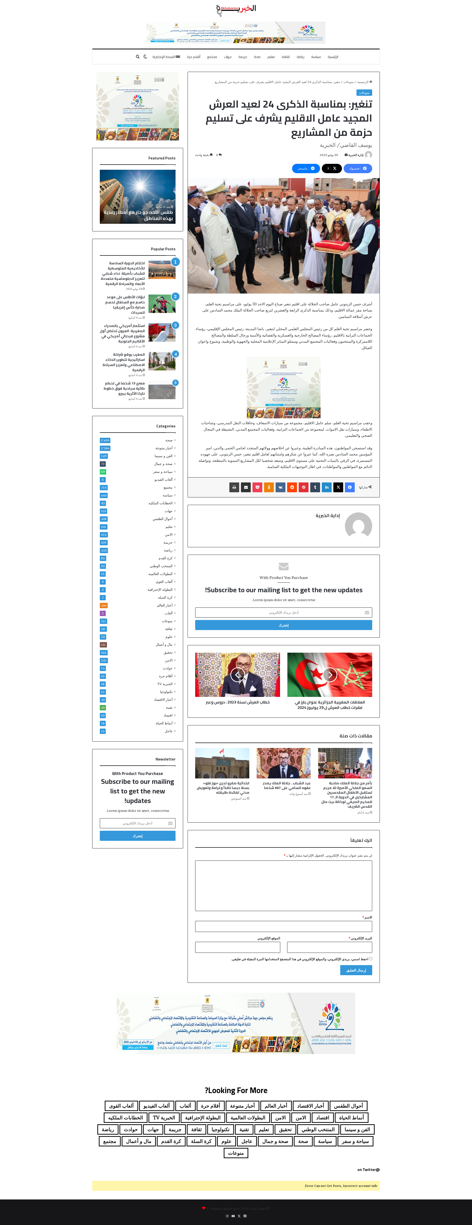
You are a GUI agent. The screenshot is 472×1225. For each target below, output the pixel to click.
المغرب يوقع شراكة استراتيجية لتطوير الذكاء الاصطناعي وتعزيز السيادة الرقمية (124, 362)
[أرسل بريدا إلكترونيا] (346, 155)
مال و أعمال (164, 645)
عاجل (169, 731)
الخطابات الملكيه (160, 503)
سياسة (316, 57)
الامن (169, 534)
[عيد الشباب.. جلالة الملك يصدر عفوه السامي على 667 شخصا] (284, 763)
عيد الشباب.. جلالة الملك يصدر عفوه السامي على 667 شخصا (287, 785)
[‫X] (338, 487)
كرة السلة (165, 597)
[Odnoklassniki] (269, 487)
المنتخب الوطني (161, 566)
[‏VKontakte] (280, 487)
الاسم (367, 917)
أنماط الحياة (164, 723)
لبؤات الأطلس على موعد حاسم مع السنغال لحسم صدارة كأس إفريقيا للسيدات (125, 305)
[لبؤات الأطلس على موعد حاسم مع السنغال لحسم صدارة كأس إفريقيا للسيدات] (162, 304)
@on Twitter (368, 1169)
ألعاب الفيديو (164, 479)
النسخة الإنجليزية (164, 57)
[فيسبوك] (350, 487)
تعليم (271, 57)
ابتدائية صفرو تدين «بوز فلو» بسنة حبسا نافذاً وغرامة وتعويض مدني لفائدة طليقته (223, 788)
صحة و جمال (163, 464)
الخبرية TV (165, 684)
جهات (228, 57)
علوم (169, 636)
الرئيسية (333, 57)
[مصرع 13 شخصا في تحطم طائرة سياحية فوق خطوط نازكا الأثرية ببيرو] (162, 390)
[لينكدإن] (327, 487)
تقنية (169, 707)
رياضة (300, 57)
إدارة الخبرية (355, 155)
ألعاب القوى (164, 581)
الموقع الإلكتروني (268, 938)
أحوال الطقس (163, 519)
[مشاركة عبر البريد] (246, 487)
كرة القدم (166, 558)
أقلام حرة (193, 57)
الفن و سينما (164, 456)
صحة (257, 57)
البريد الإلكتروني (360, 938)
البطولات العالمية (160, 574)
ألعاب (169, 613)
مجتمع (212, 57)
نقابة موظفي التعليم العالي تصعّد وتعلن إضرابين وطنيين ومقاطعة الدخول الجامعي (123, 212)
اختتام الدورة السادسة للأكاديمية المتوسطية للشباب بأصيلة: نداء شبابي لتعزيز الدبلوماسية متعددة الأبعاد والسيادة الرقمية (123, 273)
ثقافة (286, 57)
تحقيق (168, 652)
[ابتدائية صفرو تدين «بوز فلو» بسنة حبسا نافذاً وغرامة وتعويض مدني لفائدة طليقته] (222, 763)
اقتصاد (168, 715)
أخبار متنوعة (164, 448)
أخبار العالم (165, 605)
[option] (123, 197)
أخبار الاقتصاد (163, 700)
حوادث (168, 668)
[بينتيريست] (304, 487)
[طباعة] (234, 487)
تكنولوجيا (166, 692)
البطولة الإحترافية (160, 589)
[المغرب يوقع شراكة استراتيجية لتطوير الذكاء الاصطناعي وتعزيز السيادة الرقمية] (162, 361)
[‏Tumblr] (315, 487)
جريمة (242, 57)
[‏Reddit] (292, 487)
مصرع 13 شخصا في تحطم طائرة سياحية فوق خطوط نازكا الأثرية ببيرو (124, 388)
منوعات (348, 82)
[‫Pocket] (257, 487)
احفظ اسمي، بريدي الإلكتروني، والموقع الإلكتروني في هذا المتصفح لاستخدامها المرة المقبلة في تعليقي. (299, 959)
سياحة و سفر (163, 471)
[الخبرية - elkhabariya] (236, 11)
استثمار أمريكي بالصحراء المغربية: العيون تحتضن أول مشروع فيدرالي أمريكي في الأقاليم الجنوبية (122, 333)
